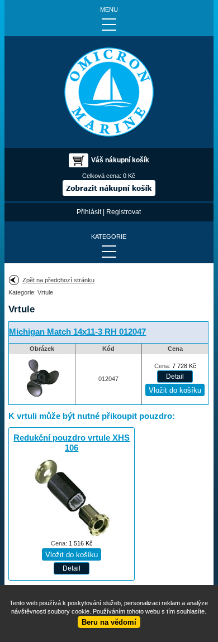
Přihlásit (89, 212)
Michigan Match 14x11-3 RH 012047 (77, 331)
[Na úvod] (109, 92)
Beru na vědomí (109, 622)
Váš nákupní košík (120, 160)
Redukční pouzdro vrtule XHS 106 (71, 442)
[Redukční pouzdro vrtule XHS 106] (71, 535)
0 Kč (129, 175)
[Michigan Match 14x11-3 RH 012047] (42, 400)
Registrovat (123, 212)
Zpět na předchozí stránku (58, 280)
